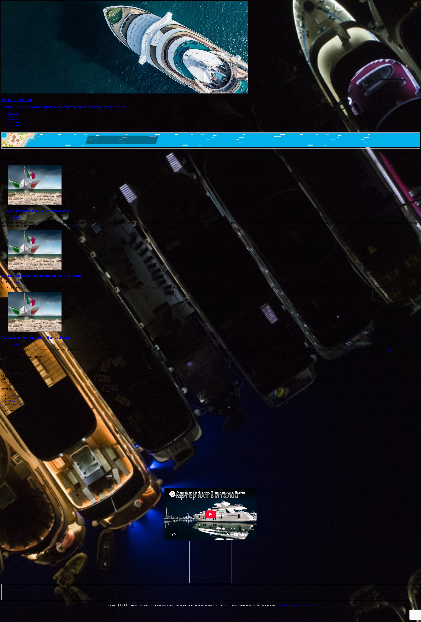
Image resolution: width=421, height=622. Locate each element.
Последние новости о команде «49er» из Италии (35, 337)
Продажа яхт (15, 404)
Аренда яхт (14, 395)
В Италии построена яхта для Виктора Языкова (36, 211)
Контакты (13, 122)
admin (17, 217)
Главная (12, 113)
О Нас (11, 116)
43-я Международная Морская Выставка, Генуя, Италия (41, 275)
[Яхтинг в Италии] (124, 92)
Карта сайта (14, 125)
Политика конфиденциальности (295, 605)
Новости (13, 398)
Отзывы (12, 119)
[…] (74, 225)
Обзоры (12, 401)
